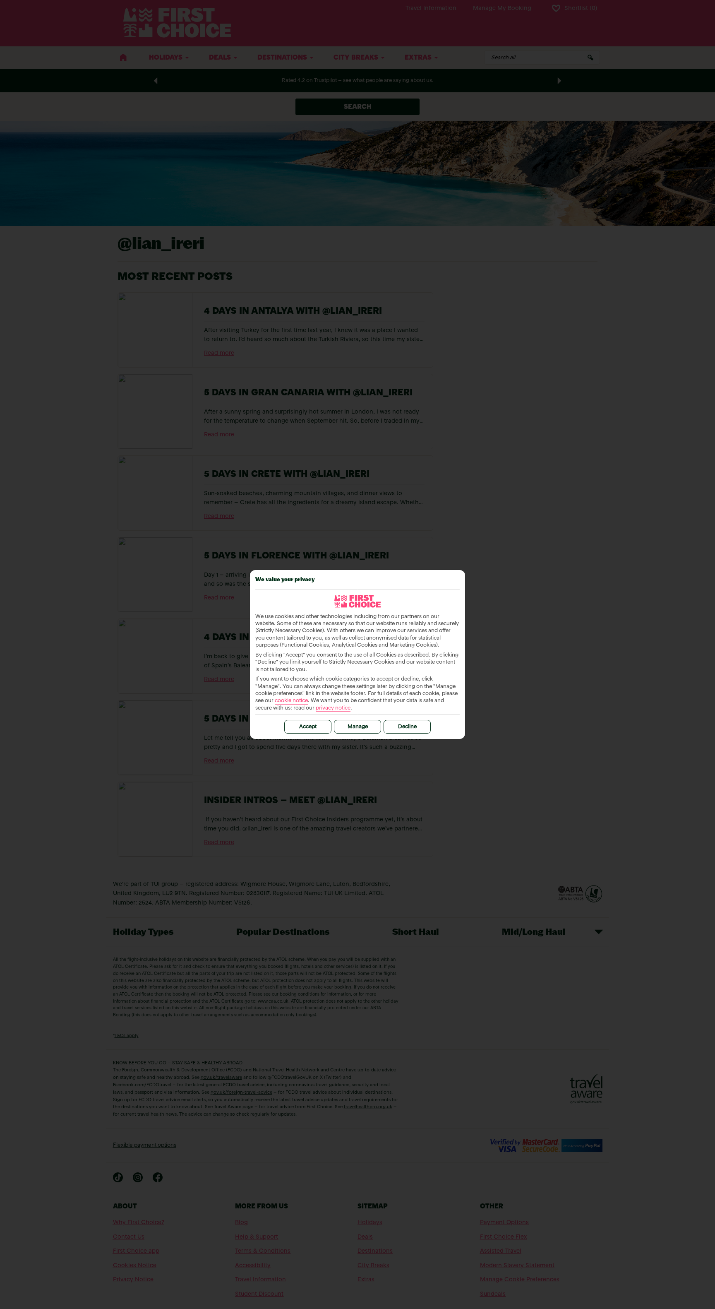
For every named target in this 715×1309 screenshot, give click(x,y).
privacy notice (333, 708)
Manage (358, 726)
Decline (407, 726)
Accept (308, 726)
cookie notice (291, 700)
